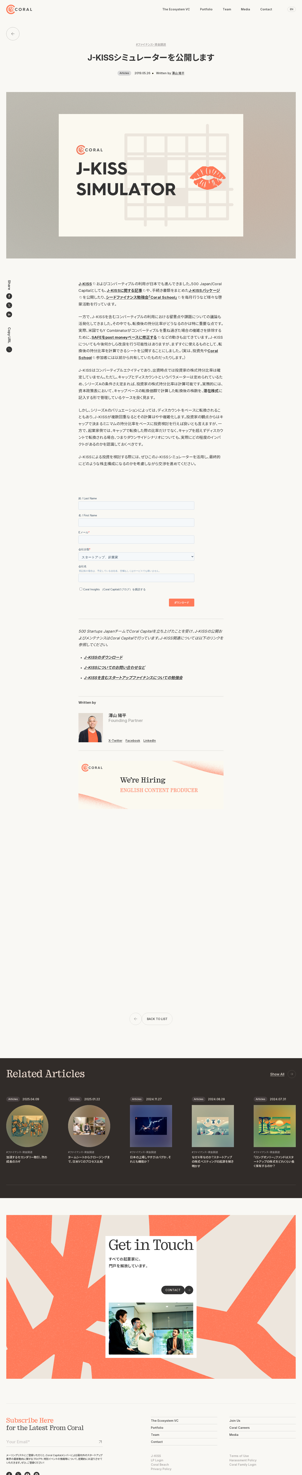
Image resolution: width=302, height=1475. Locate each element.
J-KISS (85, 283)
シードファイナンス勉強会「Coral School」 (141, 297)
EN (291, 9)
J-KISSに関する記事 (124, 290)
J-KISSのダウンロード (103, 657)
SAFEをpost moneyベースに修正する (124, 337)
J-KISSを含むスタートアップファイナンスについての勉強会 (133, 677)
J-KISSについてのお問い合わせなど (114, 667)
